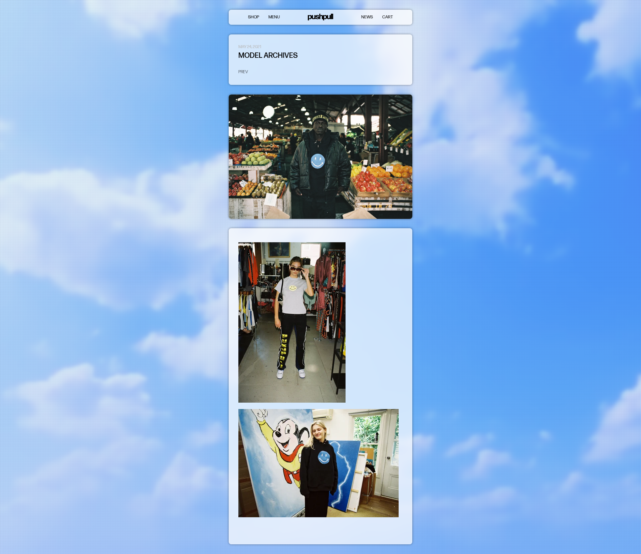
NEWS (367, 17)
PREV (243, 72)
